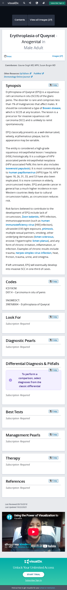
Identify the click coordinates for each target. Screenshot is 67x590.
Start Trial (33, 574)
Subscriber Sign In (57, 3)
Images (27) (57, 56)
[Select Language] (37, 3)
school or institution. (47, 588)
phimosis (47, 228)
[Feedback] (44, 3)
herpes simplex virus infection (33, 253)
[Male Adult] (33, 48)
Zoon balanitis (30, 216)
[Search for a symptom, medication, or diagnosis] (24, 3)
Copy (54, 85)
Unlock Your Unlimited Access (33, 568)
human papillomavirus (22, 172)
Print (9, 57)
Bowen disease (51, 108)
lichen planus (40, 240)
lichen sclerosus (44, 236)
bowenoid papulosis (18, 168)
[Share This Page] (30, 3)
